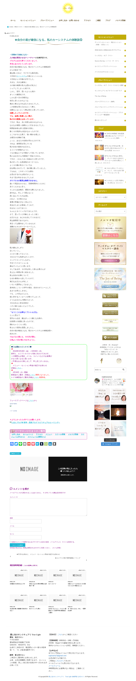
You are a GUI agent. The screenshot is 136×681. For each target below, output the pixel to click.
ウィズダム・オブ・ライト (104, 55)
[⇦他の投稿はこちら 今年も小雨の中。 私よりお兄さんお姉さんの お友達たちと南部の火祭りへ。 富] (118, 412)
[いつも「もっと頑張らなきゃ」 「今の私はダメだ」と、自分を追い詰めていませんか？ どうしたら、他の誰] (118, 428)
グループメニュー (47, 20)
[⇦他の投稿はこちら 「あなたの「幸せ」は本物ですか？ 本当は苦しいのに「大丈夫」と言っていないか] (102, 396)
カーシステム (22, 76)
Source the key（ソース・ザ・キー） (107, 61)
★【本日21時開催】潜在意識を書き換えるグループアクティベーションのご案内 (109, 137)
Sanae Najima (13, 403)
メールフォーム (54, 666)
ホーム (13, 20)
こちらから (59, 661)
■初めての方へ (16, 453)
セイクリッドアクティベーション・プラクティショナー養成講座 (109, 114)
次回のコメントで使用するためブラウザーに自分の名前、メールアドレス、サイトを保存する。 (44, 542)
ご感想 (98, 20)
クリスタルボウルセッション (104, 72)
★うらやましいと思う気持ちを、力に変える (114, 182)
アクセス (87, 20)
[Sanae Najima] (10, 408)
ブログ (107, 20)
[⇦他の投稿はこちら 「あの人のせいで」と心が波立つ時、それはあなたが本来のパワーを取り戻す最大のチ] (118, 396)
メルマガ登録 (120, 20)
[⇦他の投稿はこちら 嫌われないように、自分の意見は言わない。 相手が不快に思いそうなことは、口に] (102, 428)
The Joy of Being (100, 96)
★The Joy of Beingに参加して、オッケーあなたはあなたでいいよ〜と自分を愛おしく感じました (109, 159)
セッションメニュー (28, 20)
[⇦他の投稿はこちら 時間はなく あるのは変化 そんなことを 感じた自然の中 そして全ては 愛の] (102, 412)
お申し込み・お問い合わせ (69, 20)
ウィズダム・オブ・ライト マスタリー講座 (109, 85)
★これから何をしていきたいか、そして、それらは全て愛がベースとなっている (109, 171)
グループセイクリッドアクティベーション (109, 107)
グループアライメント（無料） (105, 101)
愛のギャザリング (101, 120)
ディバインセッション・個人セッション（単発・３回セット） (108, 43)
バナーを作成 (13, 410)
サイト (12, 534)
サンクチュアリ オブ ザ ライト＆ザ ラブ (108, 91)
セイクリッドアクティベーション (106, 66)
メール (12, 526)
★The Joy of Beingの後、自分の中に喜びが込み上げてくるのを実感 (114, 148)
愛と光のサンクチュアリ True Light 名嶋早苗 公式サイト (67, 676)
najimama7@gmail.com (57, 656)
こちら (18, 368)
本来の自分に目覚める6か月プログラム (108, 50)
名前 (11, 518)
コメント (14, 497)
